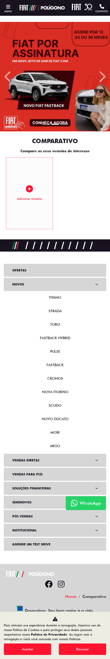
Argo (55, 446)
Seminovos (21, 502)
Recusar (82, 649)
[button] (8, 76)
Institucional (24, 530)
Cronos (55, 378)
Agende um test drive (31, 544)
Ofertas (19, 270)
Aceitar (27, 649)
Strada (55, 311)
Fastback (55, 365)
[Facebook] (49, 584)
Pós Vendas (22, 516)
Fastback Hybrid (55, 338)
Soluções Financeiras (31, 488)
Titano (55, 297)
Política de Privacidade (49, 634)
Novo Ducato (55, 419)
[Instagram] (61, 584)
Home (70, 596)
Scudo (55, 405)
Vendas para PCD (27, 474)
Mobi (55, 432)
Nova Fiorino (55, 392)
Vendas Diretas (25, 460)
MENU (8, 11)
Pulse (55, 351)
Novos (18, 284)
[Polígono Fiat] (41, 8)
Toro (55, 324)
